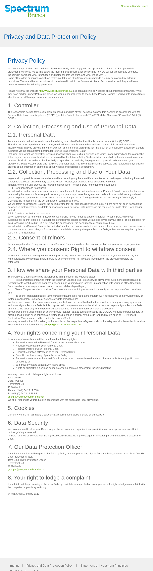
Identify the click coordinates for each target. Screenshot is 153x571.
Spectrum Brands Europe (134, 6)
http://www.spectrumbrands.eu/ (55, 91)
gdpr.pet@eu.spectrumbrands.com (62, 324)
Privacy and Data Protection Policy (49, 565)
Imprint (14, 565)
